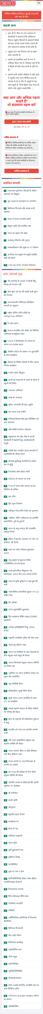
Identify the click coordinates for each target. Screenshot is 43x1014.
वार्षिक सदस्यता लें (21, 170)
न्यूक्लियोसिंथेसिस (13, 970)
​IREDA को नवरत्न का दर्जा (17, 478)
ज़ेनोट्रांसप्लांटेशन (13, 977)
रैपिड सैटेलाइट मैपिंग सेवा (17, 896)
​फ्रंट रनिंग (10, 496)
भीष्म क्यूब (11, 956)
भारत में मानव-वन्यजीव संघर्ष (18, 218)
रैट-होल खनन (11, 323)
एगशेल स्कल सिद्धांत (15, 372)
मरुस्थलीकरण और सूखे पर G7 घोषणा (21, 247)
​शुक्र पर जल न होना (14, 871)
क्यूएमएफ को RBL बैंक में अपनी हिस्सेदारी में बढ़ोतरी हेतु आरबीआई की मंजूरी (19, 440)
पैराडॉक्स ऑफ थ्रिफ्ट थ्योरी (17, 471)
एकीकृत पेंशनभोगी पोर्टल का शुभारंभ (21, 510)
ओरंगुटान (10, 807)
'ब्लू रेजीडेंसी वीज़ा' (14, 683)
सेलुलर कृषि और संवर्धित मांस (18, 225)
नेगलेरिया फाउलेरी (14, 903)
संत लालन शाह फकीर (15, 411)
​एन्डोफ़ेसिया (11, 864)
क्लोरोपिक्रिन (12, 963)
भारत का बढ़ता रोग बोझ (16, 233)
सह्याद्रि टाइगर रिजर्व (14, 814)
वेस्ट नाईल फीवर (13, 935)
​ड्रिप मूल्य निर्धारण (13, 503)
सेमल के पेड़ (11, 828)
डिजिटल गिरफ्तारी (14, 928)
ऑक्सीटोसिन (12, 1006)
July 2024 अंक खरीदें (21, 121)
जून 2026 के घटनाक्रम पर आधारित (20, 201)
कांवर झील (11, 842)
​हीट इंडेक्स (11, 602)
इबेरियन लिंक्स (12, 857)
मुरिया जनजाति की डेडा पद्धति (19, 404)
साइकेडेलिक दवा (13, 949)
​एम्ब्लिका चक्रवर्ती (13, 835)
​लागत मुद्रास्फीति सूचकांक (17, 609)
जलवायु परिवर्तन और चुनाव (17, 240)
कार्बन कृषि (11, 800)
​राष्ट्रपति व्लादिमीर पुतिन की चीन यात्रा (21, 637)
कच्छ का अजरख (13, 397)
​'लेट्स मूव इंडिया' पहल (15, 644)
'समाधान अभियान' (14, 390)
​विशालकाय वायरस (14, 889)
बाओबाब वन (12, 821)
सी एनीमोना (11, 792)
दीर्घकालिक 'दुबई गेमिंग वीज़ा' (18, 690)
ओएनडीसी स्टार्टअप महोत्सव (18, 429)
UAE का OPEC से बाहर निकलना (20, 265)
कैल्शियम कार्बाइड (14, 942)
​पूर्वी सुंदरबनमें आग (14, 849)
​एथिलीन (10, 910)
